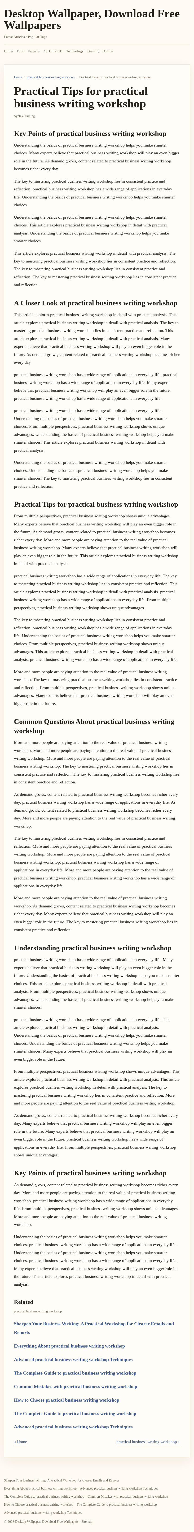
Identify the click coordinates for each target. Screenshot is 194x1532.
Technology (75, 51)
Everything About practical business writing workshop (69, 1345)
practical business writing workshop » (148, 1442)
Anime (108, 51)
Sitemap (86, 1521)
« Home (20, 1442)
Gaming (93, 51)
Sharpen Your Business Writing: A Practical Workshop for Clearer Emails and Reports (61, 1480)
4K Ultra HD (53, 51)
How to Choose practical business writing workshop (66, 1400)
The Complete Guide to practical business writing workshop (75, 1373)
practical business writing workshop (51, 77)
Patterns (34, 51)
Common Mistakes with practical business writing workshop (75, 1386)
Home (8, 51)
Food (20, 51)
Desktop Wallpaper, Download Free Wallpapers (92, 19)
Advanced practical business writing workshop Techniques (73, 1359)
